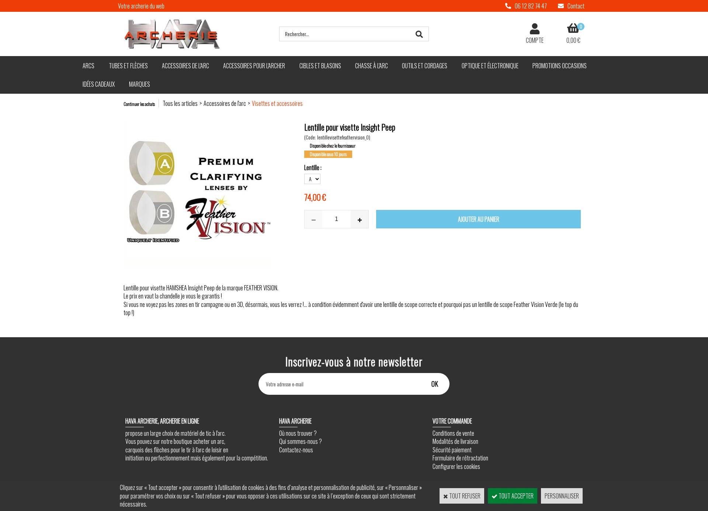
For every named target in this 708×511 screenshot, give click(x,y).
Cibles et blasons (320, 65)
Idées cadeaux (99, 84)
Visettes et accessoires (277, 103)
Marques (139, 84)
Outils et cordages (424, 65)
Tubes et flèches (128, 65)
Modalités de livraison (455, 441)
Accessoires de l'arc (185, 65)
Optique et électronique (490, 65)
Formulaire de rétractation (460, 457)
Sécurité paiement (452, 449)
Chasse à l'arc (371, 65)
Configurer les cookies (456, 466)
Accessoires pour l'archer (254, 65)
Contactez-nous (296, 449)
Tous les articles (180, 103)
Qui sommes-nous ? (300, 441)
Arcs (88, 65)
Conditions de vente (453, 433)
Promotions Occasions (559, 65)
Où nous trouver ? (298, 433)
